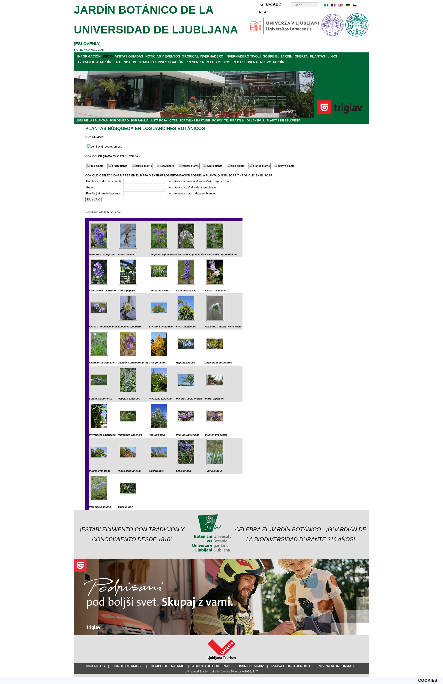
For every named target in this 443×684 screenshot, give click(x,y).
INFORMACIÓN (89, 56)
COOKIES (427, 680)
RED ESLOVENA (245, 62)
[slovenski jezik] (354, 5)
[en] (340, 5)
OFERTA (301, 56)
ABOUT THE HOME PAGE (211, 666)
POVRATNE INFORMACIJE (338, 666)
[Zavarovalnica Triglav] (221, 634)
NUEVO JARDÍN (272, 62)
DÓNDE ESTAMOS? (127, 666)
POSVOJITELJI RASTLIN (228, 120)
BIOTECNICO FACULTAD (89, 49)
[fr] (333, 5)
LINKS (332, 56)
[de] (347, 5)
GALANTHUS (255, 120)
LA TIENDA (122, 62)
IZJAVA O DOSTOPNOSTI (290, 666)
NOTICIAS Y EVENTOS (162, 56)
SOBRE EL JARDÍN (277, 56)
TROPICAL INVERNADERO (202, 56)
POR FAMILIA (140, 120)
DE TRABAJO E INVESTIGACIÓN (158, 62)
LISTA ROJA (159, 120)
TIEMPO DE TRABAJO (167, 666)
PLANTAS (317, 56)
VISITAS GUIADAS (129, 56)
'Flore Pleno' (223, 326)
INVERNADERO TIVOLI (243, 56)
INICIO (108, 56)
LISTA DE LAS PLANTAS (92, 120)
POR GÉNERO (119, 120)
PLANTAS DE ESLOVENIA (283, 120)
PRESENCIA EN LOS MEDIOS (208, 62)
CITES (173, 120)
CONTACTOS (94, 666)
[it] (326, 5)
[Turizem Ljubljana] (221, 660)
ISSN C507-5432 (251, 666)
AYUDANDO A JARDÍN (94, 62)
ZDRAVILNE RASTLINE (195, 120)
